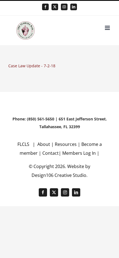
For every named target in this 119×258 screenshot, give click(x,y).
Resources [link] (66, 144)
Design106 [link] (42, 175)
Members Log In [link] (79, 153)
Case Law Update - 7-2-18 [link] (31, 65)
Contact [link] (50, 153)
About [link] (44, 144)
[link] (45, 7)
